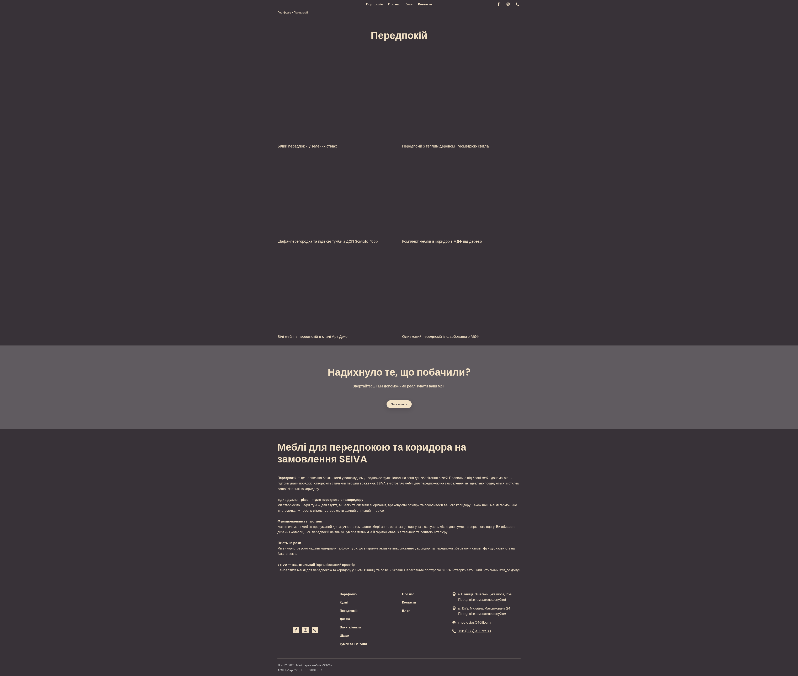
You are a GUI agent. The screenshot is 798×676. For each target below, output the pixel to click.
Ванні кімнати (350, 627)
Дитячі (345, 619)
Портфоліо (374, 4)
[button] (499, 4)
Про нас (394, 4)
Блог (409, 4)
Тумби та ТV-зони (353, 644)
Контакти (425, 4)
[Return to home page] (288, 4)
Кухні (344, 602)
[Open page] (336, 99)
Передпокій (348, 610)
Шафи (344, 635)
